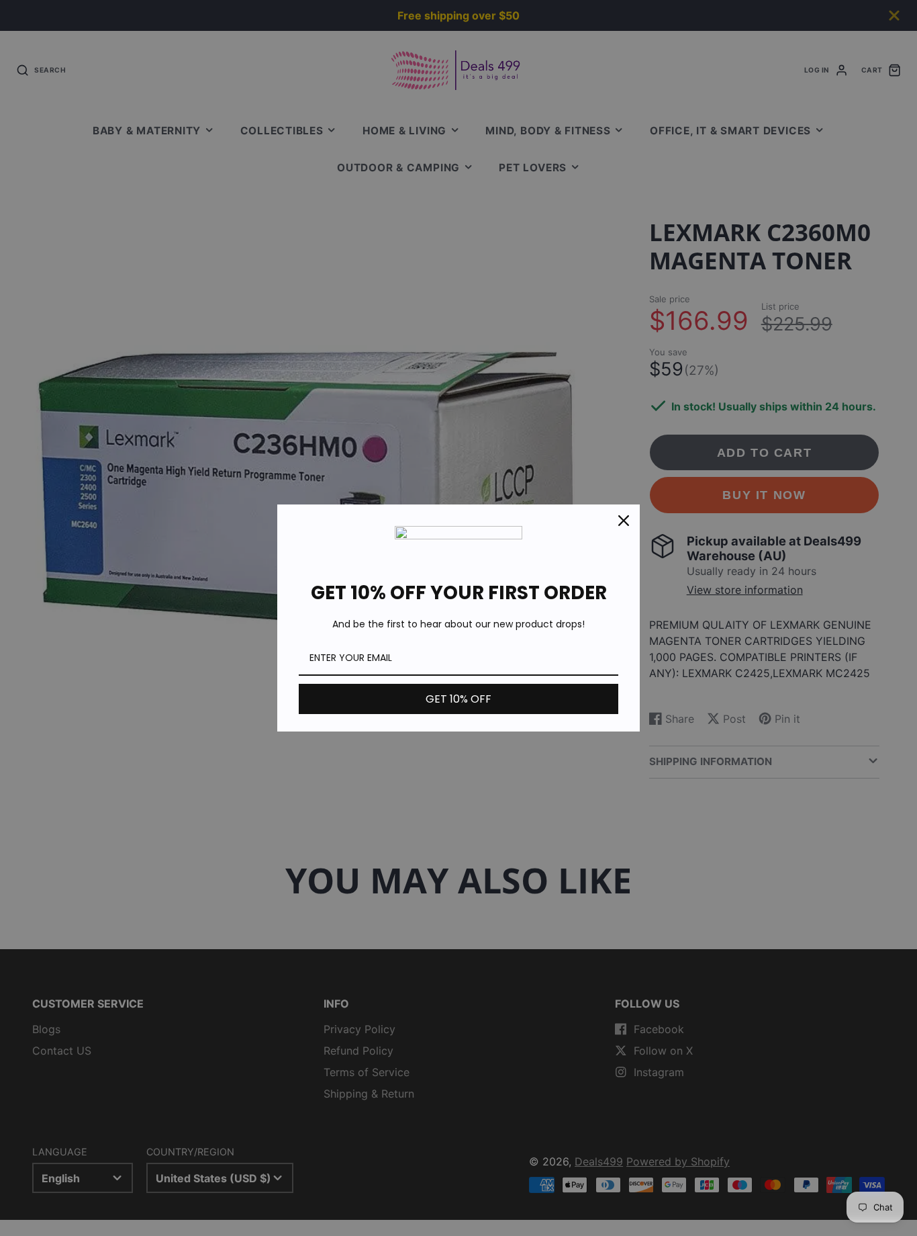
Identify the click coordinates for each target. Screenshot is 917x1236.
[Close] (624, 520)
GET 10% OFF (458, 699)
